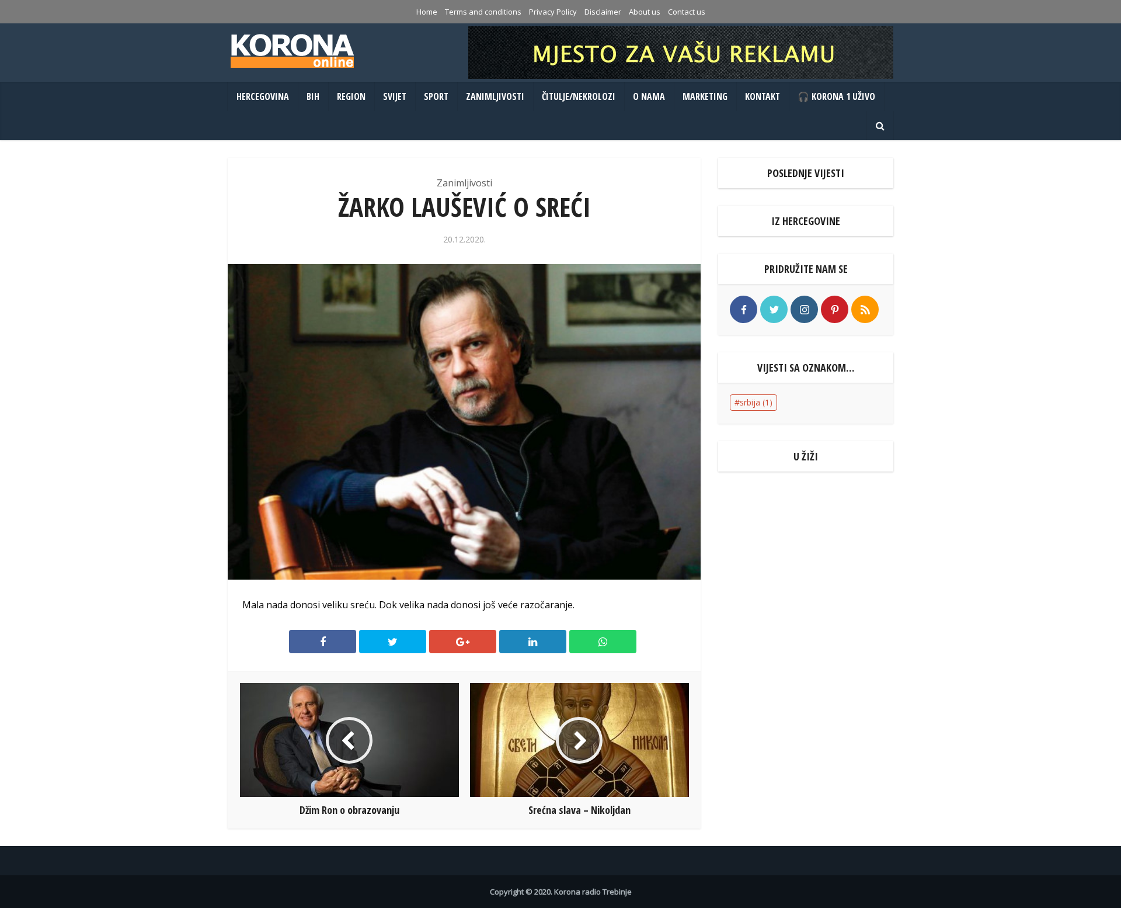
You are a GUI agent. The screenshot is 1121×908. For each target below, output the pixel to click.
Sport (436, 96)
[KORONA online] (292, 50)
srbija (756, 402)
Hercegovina (262, 96)
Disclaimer (602, 11)
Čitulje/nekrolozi (578, 96)
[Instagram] (804, 309)
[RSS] (865, 309)
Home (426, 11)
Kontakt (762, 96)
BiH (313, 96)
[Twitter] (774, 309)
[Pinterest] (834, 309)
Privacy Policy (553, 11)
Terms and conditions (483, 11)
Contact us (686, 11)
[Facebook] (743, 309)
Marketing (705, 96)
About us (644, 11)
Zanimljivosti (495, 96)
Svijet (394, 96)
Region (351, 96)
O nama (649, 96)
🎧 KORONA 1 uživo (836, 96)
